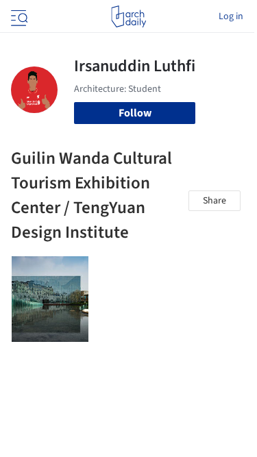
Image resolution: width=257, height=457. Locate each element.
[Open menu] (17, 16)
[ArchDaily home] (128, 16)
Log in (231, 16)
